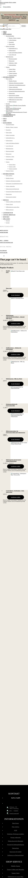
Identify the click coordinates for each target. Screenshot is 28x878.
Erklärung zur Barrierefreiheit (15, 855)
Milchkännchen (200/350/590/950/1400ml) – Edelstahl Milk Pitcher (15, 317)
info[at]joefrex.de (6, 242)
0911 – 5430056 (4, 240)
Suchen (23, 26)
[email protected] (14, 813)
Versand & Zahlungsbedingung (15, 844)
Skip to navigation (4, 2)
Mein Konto (4, 230)
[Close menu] (0, 1)
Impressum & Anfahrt (15, 851)
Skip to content (12, 2)
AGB (15, 830)
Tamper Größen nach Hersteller (15, 869)
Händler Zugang (15, 866)
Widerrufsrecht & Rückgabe (15, 841)
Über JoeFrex (15, 827)
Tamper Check (15, 873)
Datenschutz (15, 848)
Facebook (3, 250)
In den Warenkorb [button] (15, 295)
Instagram (3, 252)
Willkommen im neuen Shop (15, 876)
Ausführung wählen (15, 323)
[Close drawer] (0, 5)
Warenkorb (4, 232)
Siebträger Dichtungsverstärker (15, 834)
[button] (2, 255)
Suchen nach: (3, 26)
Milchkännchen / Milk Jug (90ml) (14, 378)
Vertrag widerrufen (15, 837)
